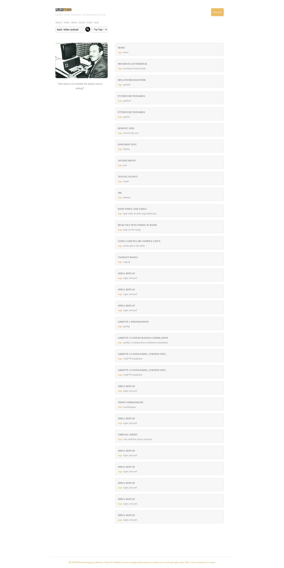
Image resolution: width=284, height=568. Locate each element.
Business (99, 562)
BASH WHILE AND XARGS (132, 209)
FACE (82, 22)
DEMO (121, 48)
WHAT (58, 22)
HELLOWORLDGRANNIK (132, 80)
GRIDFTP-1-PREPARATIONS (133, 322)
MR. (120, 193)
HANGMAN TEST (127, 144)
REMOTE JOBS (126, 128)
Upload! (217, 12)
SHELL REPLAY (126, 273)
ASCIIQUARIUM (126, 160)
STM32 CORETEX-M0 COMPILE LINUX (139, 241)
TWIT (90, 22)
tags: (120, 52)
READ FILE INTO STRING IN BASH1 (137, 225)
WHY (67, 22)
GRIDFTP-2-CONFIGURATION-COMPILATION (143, 338)
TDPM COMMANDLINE (130, 402)
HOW (74, 22)
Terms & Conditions (113, 562)
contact (212, 562)
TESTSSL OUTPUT (128, 177)
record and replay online (174, 562)
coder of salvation (198, 562)
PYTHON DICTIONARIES (131, 96)
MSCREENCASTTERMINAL (133, 64)
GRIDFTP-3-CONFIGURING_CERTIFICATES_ (142, 354)
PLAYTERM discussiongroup (81, 562)
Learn (126, 562)
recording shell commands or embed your (146, 562)
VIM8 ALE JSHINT (128, 434)
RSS (97, 22)
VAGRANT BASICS (128, 257)
